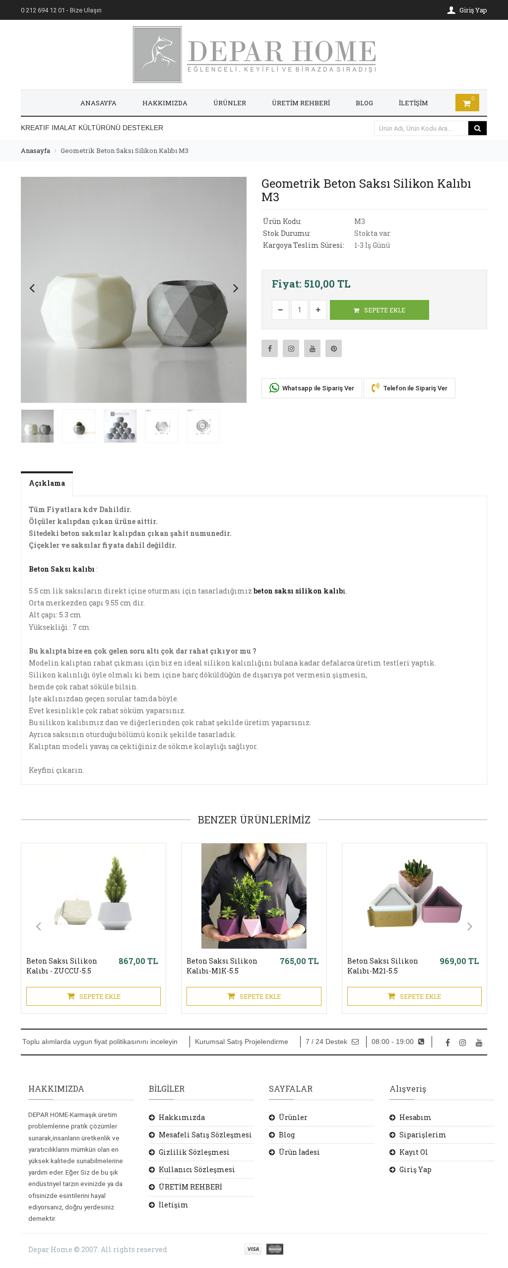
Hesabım (415, 1117)
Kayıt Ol (413, 1152)
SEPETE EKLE (384, 310)
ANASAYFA (98, 102)
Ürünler (293, 1117)
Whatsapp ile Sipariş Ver (317, 388)
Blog (287, 1134)
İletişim (174, 1204)
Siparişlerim (422, 1134)
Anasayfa (35, 150)
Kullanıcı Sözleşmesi (197, 1169)
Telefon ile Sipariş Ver (414, 388)
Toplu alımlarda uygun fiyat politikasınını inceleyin (100, 1041)
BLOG (364, 102)
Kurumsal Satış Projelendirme (241, 1041)
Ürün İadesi (299, 1152)
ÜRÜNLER (229, 102)
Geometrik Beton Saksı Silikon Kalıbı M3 (125, 150)
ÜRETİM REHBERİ (301, 102)
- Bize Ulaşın (61, 10)
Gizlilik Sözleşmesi (194, 1152)
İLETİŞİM (413, 102)
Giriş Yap (415, 1169)
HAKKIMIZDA (165, 102)
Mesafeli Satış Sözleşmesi (205, 1134)
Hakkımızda (182, 1117)
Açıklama (47, 483)
